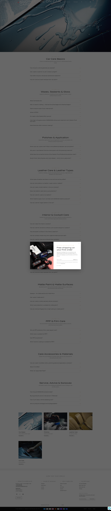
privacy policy (63, 263)
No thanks (59, 265)
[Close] (79, 244)
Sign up (75, 259)
